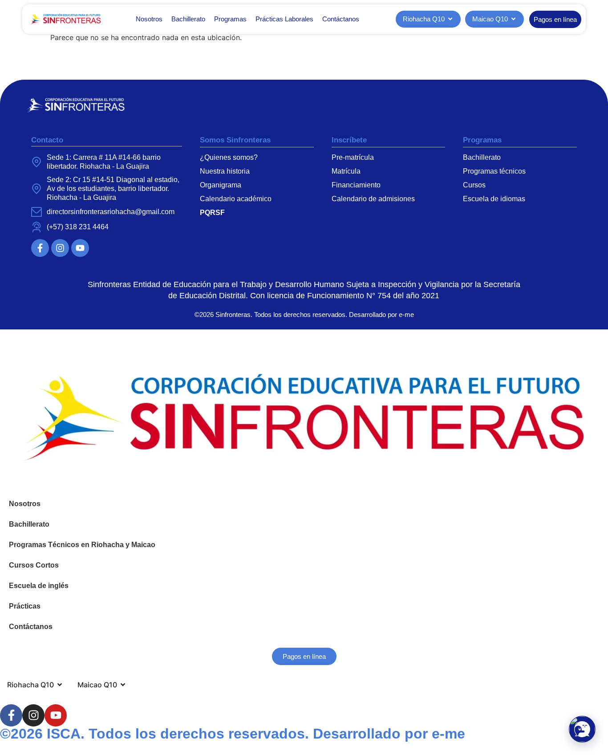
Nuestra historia (225, 171)
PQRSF (212, 212)
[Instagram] (60, 248)
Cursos (474, 185)
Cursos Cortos (34, 565)
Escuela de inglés (39, 585)
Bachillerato (188, 19)
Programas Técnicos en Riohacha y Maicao (82, 544)
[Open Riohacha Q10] (450, 19)
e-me (406, 314)
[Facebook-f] (40, 248)
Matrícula (346, 171)
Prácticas (25, 606)
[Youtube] (80, 248)
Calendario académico (236, 199)
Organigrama (220, 185)
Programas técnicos (494, 171)
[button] (582, 729)
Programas (230, 19)
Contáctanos (340, 19)
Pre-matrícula (353, 157)
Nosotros (149, 19)
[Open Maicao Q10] (513, 19)
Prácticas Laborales (284, 19)
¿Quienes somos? (229, 157)
